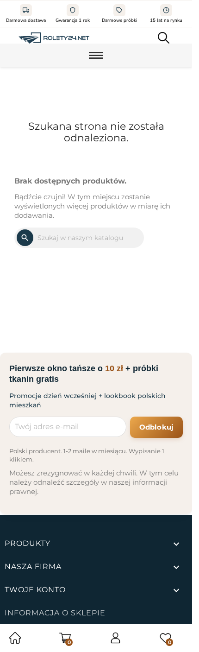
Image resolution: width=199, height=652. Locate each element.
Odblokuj (156, 427)
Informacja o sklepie (55, 612)
